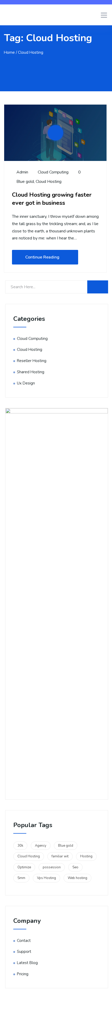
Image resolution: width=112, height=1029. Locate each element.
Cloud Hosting (48, 181)
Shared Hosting (30, 372)
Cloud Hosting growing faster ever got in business (51, 199)
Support (24, 951)
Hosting (86, 856)
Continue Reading (42, 257)
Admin (21, 172)
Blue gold (25, 181)
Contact (24, 940)
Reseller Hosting (31, 360)
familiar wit (60, 856)
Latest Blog (27, 962)
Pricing (22, 974)
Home (9, 52)
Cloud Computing (53, 172)
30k (20, 845)
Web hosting (77, 878)
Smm (21, 878)
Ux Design (26, 383)
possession (52, 867)
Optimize (24, 867)
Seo (75, 867)
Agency (40, 845)
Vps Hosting (46, 878)
